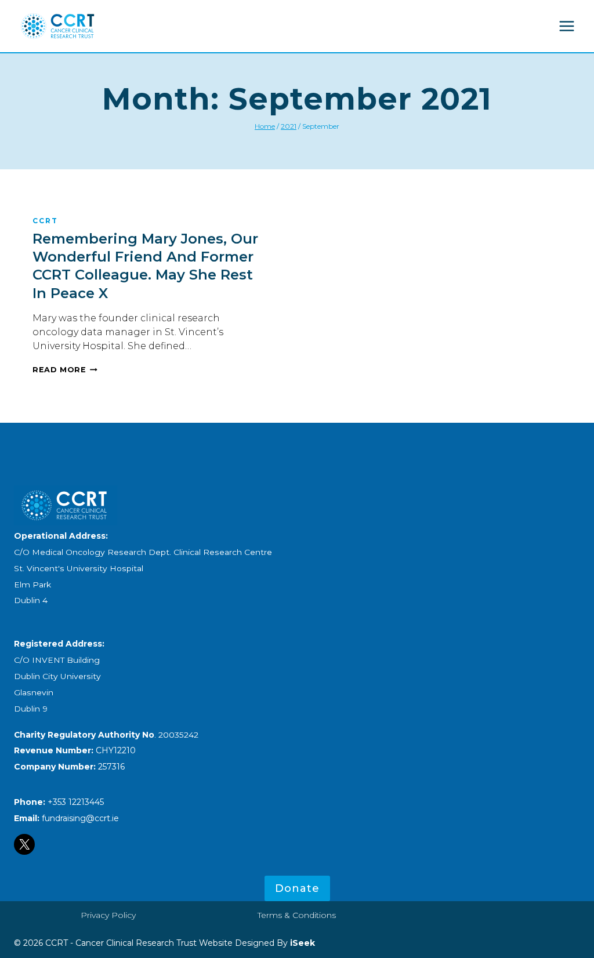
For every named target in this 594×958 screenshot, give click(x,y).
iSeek (301, 943)
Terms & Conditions (297, 915)
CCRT (45, 220)
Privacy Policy (108, 915)
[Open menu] (566, 26)
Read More (64, 369)
